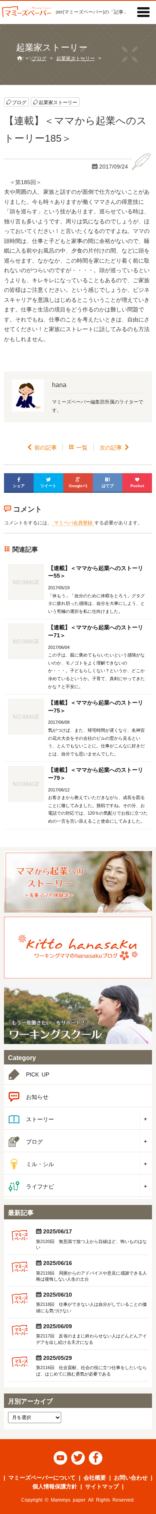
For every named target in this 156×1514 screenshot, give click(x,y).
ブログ (19, 101)
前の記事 (42, 447)
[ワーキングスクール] (78, 1013)
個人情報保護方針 (54, 1486)
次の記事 (115, 447)
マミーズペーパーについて (42, 1477)
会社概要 (95, 1477)
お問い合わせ (131, 1477)
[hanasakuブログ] (78, 947)
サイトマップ (102, 1486)
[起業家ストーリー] (78, 882)
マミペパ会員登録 (73, 522)
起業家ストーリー (58, 101)
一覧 (78, 447)
